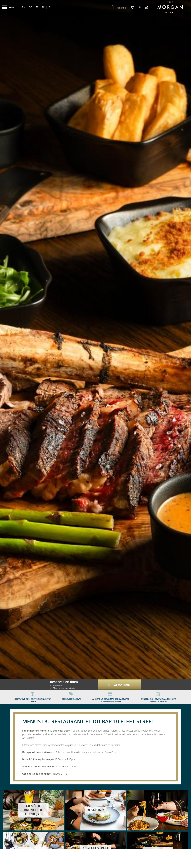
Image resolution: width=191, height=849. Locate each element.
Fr (43, 7)
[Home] (170, 7)
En (23, 7)
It (49, 7)
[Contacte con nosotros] (147, 7)
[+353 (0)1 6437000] (133, 7)
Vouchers (121, 7)
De (30, 7)
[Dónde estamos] (139, 7)
